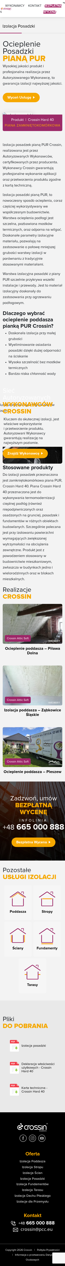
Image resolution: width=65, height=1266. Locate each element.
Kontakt (35, 5)
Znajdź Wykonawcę (23, 453)
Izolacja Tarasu (32, 1190)
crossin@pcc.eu (37, 1229)
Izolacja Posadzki (32, 1178)
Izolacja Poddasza (33, 1161)
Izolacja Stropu (32, 1167)
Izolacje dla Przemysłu (33, 1201)
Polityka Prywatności (48, 1250)
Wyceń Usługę (19, 97)
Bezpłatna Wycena (31, 842)
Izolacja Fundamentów (32, 1184)
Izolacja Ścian (32, 1173)
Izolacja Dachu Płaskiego (33, 1195)
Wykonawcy (15, 5)
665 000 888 (33, 827)
